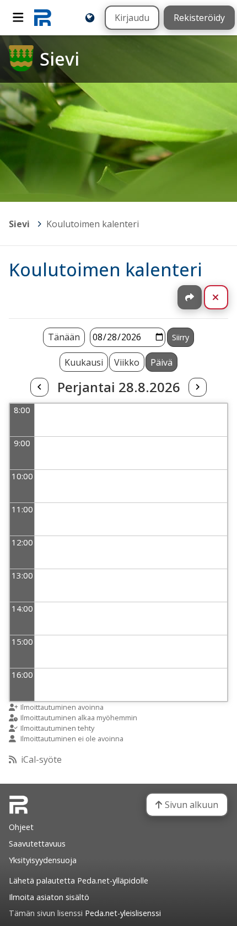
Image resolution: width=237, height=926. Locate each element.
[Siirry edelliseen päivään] (39, 387)
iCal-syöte (41, 759)
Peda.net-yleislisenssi (123, 913)
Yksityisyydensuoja (43, 860)
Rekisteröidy (199, 18)
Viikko (126, 362)
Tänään (64, 337)
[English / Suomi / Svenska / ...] (89, 17)
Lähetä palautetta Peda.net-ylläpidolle (78, 880)
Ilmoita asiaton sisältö (49, 897)
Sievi (19, 224)
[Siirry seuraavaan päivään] (197, 387)
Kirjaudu (132, 18)
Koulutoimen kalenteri (92, 224)
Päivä (161, 362)
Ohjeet (21, 827)
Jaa (189, 297)
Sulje (224, 297)
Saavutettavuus (37, 843)
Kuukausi (83, 362)
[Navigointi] (18, 17)
